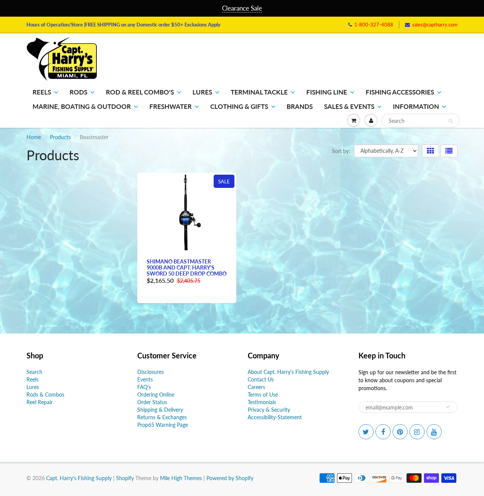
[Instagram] (335, 166)
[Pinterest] (316, 166)
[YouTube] (353, 166)
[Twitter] (279, 166)
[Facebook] (298, 166)
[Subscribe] (348, 142)
